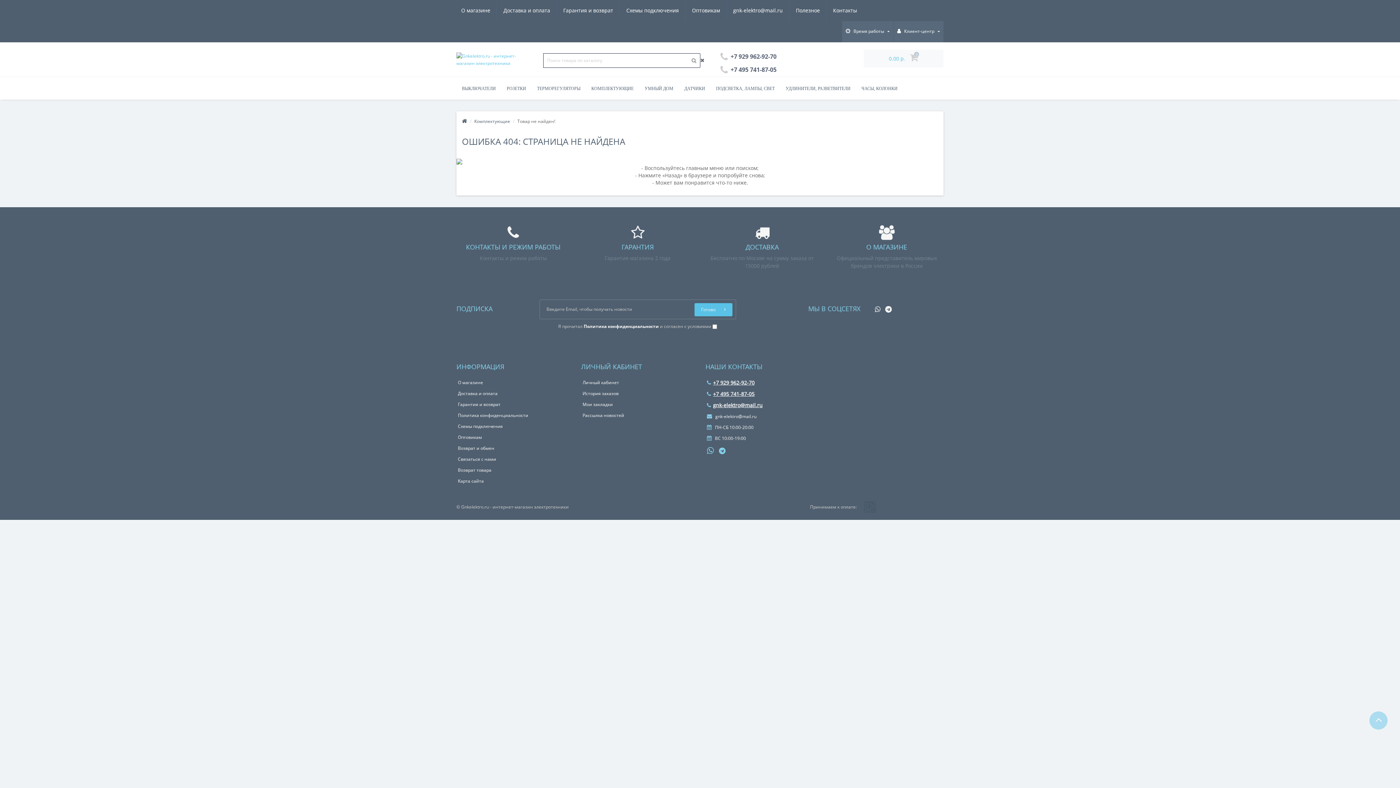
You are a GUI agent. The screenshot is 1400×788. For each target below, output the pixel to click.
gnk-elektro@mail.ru (758, 10)
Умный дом (659, 88)
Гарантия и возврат (588, 10)
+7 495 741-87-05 (734, 393)
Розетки (516, 88)
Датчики (694, 88)
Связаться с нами (477, 459)
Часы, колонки (880, 88)
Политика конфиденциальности (493, 415)
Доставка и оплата (526, 10)
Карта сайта (471, 481)
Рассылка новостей (603, 415)
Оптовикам (706, 10)
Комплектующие (612, 88)
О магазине (475, 10)
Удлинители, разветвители (818, 88)
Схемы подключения (652, 10)
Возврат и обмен (476, 448)
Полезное (808, 10)
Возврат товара (474, 470)
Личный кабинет (601, 382)
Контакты (845, 10)
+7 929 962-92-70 (734, 382)
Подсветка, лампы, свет (745, 88)
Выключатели (479, 88)
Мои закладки (598, 404)
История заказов (601, 393)
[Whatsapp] (875, 307)
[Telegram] (887, 307)
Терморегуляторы (558, 88)
